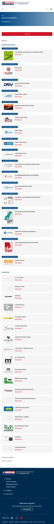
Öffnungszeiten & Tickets (12, 484)
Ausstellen (8, 490)
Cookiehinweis (5, 521)
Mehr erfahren (18, 54)
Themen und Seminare (11, 481)
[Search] (46, 9)
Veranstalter (11, 521)
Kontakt (30, 521)
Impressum (17, 521)
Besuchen (8, 479)
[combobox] (46, 9)
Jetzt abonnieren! (27, 509)
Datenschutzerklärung (24, 521)
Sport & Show (9, 494)
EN (5, 9)
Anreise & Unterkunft (10, 486)
